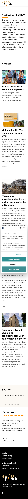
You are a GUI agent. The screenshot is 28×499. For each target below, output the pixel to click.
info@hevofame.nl (8, 441)
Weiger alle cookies (14, 269)
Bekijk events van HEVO (11, 404)
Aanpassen (13, 264)
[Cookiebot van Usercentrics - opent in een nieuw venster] (19, 228)
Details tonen (19, 254)
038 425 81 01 (6, 438)
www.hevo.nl (8, 486)
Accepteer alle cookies (14, 259)
